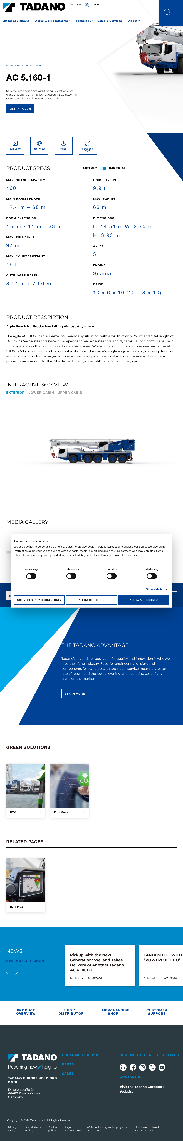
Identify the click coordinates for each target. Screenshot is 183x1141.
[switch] (71, 576)
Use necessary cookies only (39, 600)
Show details (154, 589)
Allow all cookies (143, 600)
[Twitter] (152, 1068)
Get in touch (20, 108)
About (132, 20)
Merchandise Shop (114, 1012)
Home (9, 65)
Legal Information (73, 1129)
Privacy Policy (12, 1129)
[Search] (167, 13)
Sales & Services (109, 20)
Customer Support (156, 1012)
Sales (68, 1074)
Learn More (75, 693)
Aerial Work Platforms (51, 20)
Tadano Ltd (37, 1120)
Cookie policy (52, 1129)
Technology (82, 20)
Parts (68, 1064)
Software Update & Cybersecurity (147, 1129)
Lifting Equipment (16, 20)
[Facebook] (132, 1068)
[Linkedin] (123, 1068)
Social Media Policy (33, 1129)
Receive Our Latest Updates (149, 1055)
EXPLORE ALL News (25, 961)
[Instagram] (142, 1068)
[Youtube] (162, 1068)
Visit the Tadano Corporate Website (142, 1089)
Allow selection (92, 600)
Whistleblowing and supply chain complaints (108, 1129)
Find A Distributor (70, 1012)
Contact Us (131, 1077)
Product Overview (26, 1012)
